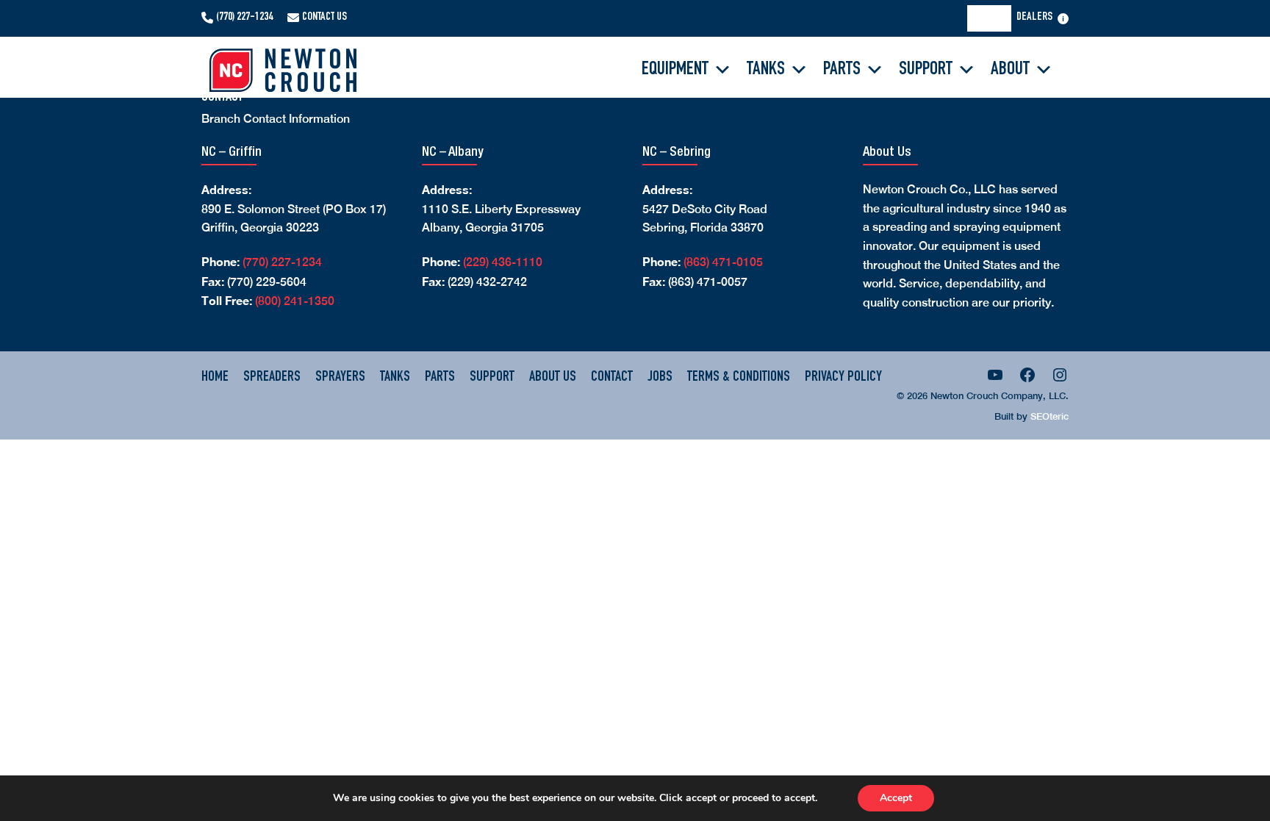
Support (925, 69)
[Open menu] (1063, 18)
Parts (842, 69)
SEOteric (1049, 416)
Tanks (766, 69)
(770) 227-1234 (244, 18)
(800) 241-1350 (294, 301)
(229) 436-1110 (502, 262)
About (1010, 69)
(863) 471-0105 (723, 262)
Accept (896, 798)
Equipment (675, 69)
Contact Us (324, 18)
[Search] (993, 18)
